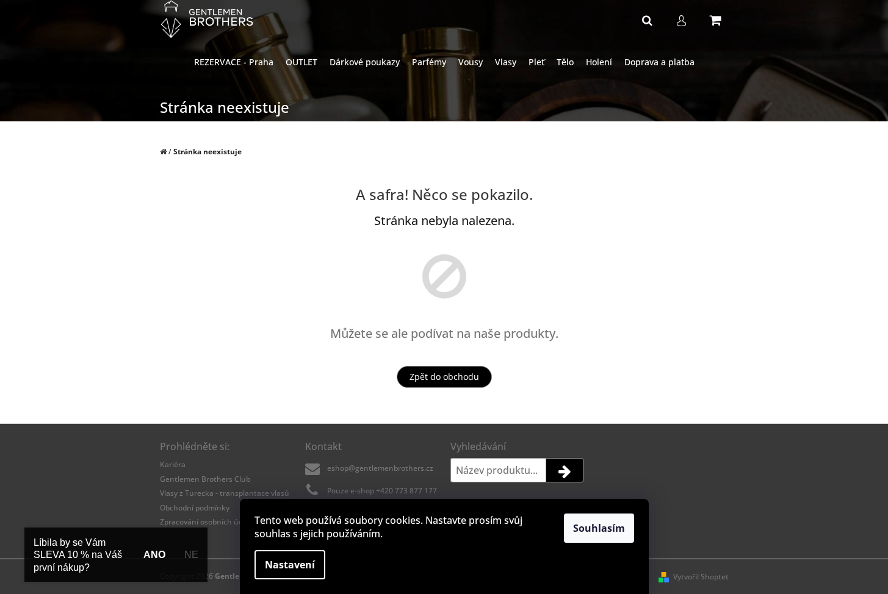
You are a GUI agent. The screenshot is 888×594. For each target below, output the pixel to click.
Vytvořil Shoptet (701, 576)
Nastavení (290, 564)
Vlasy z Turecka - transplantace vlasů (224, 493)
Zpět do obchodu (444, 376)
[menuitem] (234, 62)
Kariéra (173, 464)
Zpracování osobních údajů (207, 522)
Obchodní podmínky (194, 508)
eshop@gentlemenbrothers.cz (380, 468)
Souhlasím (599, 528)
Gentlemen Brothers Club (205, 479)
